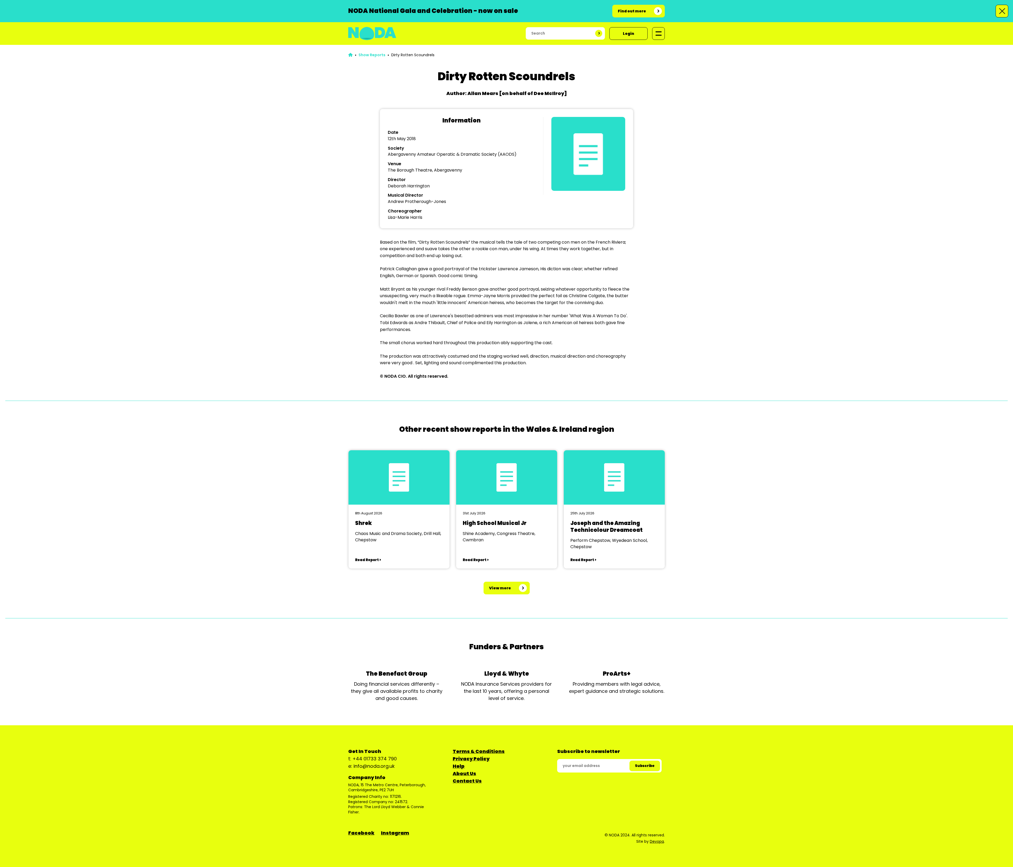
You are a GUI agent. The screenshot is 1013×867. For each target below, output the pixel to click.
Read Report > (368, 559)
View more (500, 588)
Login (628, 33)
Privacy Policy (471, 758)
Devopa (657, 841)
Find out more (632, 11)
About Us (464, 773)
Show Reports (372, 55)
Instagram (395, 833)
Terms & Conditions (479, 751)
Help (459, 766)
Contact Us (467, 781)
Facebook (361, 833)
